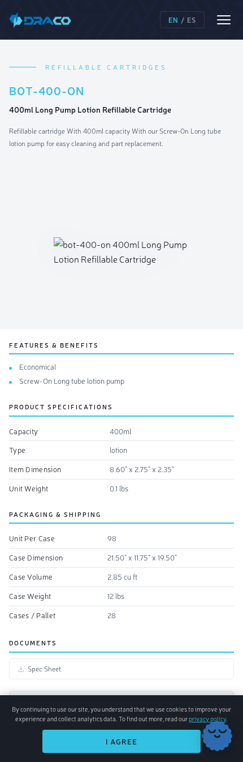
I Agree (121, 741)
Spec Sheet (44, 668)
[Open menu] (224, 20)
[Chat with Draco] (217, 736)
